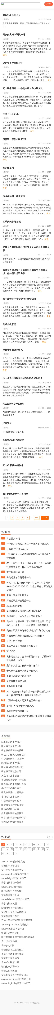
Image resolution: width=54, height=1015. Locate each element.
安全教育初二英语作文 (12, 950)
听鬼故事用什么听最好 (12, 792)
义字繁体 (7, 423)
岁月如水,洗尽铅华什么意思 (20, 705)
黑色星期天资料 (14, 686)
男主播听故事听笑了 (11, 775)
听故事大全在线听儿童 (12, 805)
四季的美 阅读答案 (12, 221)
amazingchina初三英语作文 (15, 924)
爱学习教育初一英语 (11, 882)
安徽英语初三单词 (10, 916)
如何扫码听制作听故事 (12, 822)
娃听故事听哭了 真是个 (12, 759)
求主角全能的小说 (15, 572)
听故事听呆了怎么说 (11, 746)
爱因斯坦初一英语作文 (12, 908)
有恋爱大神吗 (13, 538)
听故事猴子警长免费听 (12, 750)
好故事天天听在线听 (11, 801)
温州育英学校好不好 (13, 63)
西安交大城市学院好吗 (14, 34)
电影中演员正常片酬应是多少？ (22, 646)
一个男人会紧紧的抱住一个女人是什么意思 (28, 544)
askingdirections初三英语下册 (16, 979)
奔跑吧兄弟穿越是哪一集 (19, 577)
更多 (49, 837)
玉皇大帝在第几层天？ (18, 595)
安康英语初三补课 (10, 895)
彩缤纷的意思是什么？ (18, 711)
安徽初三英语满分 (10, 958)
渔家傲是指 (8, 168)
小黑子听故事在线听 (11, 788)
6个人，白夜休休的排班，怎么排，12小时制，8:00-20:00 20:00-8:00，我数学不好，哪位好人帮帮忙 (29, 586)
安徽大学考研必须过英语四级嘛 (16, 920)
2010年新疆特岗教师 (13, 465)
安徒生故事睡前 (9, 971)
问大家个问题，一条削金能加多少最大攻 (23, 88)
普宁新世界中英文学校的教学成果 (19, 299)
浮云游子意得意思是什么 (19, 600)
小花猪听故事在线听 (11, 796)
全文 (5, 55)
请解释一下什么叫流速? (14, 139)
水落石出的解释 (14, 606)
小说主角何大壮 (14, 641)
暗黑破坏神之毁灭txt (11, 891)
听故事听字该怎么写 (11, 771)
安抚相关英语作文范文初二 (14, 975)
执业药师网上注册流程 (14, 196)
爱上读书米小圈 (9, 941)
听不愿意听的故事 (10, 809)
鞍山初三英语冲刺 (10, 966)
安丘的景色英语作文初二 (13, 870)
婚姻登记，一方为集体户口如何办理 (24, 616)
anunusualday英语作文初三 (15, 874)
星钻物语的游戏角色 (13, 350)
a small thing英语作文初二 (14, 861)
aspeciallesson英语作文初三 (15, 899)
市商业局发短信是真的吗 (19, 676)
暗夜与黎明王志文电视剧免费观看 (18, 937)
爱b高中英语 (7, 945)
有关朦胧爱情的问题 (16, 681)
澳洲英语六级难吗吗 (11, 933)
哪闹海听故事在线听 (11, 763)
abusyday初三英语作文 (12, 929)
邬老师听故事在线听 (11, 742)
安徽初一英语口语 (10, 866)
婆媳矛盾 (11, 651)
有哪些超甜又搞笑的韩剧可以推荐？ (24, 611)
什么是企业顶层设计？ (18, 549)
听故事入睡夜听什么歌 (12, 767)
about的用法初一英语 (11, 887)
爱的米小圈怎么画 (10, 962)
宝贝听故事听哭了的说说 (13, 780)
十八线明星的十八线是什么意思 (22, 670)
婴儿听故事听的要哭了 (12, 813)
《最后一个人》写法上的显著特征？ (24, 700)
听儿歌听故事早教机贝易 (13, 784)
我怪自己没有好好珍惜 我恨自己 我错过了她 (28, 630)
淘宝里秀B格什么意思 (13, 403)
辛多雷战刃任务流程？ (14, 440)
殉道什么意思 (9, 324)
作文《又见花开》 (11, 114)
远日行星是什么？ (11, 15)
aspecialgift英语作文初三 (13, 878)
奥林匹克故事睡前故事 (12, 954)
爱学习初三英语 (9, 903)
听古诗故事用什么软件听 (13, 817)
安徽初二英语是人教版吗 (13, 912)
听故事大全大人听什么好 (13, 754)
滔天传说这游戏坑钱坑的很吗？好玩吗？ (23, 378)
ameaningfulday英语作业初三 (15, 983)
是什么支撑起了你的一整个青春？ (23, 665)
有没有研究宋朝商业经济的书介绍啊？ (25, 635)
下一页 (44, 518)
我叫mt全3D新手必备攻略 (15, 494)
